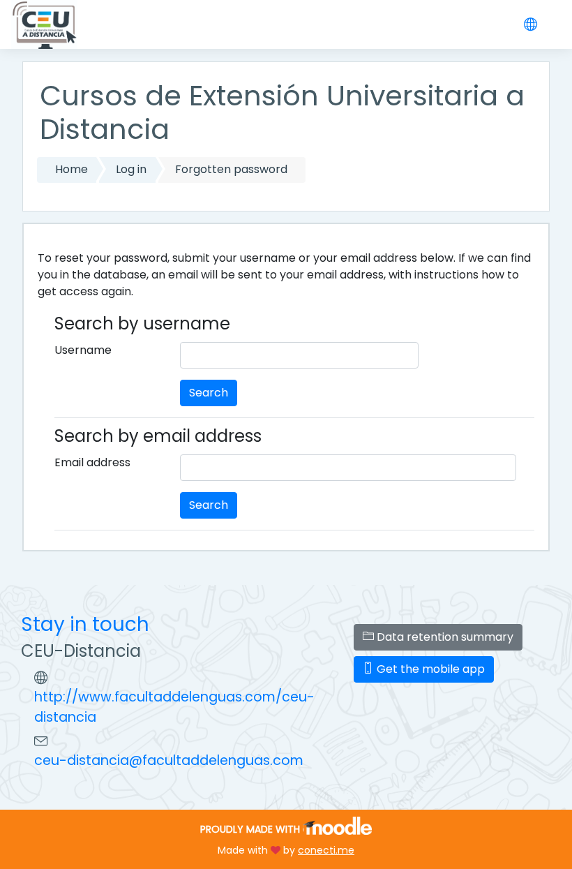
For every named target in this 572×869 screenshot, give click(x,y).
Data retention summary (443, 637)
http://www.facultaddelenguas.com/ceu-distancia (174, 707)
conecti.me (326, 850)
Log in (131, 169)
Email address (92, 462)
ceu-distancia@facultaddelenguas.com (168, 760)
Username (83, 350)
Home (71, 169)
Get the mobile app (429, 669)
